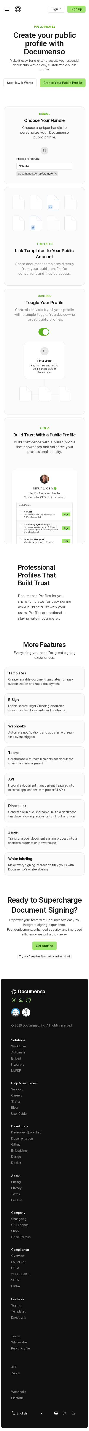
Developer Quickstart (26, 1132)
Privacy (16, 1188)
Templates (18, 1311)
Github (16, 1144)
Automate (18, 1052)
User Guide (19, 1113)
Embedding (19, 1150)
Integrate (17, 1064)
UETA (15, 1268)
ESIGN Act (18, 1262)
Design (16, 1156)
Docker (16, 1163)
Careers (16, 1095)
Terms (15, 1194)
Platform (17, 1398)
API (13, 1367)
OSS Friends (19, 1225)
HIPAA (15, 1286)
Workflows (18, 1046)
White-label (19, 1342)
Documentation (22, 1138)
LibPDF (16, 1070)
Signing (16, 1305)
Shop (15, 1231)
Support (17, 1089)
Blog (14, 1107)
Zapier (15, 1373)
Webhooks (18, 1392)
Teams (15, 1336)
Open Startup (20, 1237)
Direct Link (18, 1317)
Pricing (16, 1182)
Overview (17, 1256)
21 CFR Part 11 (20, 1274)
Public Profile (20, 1348)
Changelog (19, 1219)
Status (16, 1101)
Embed (16, 1058)
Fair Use (16, 1200)
